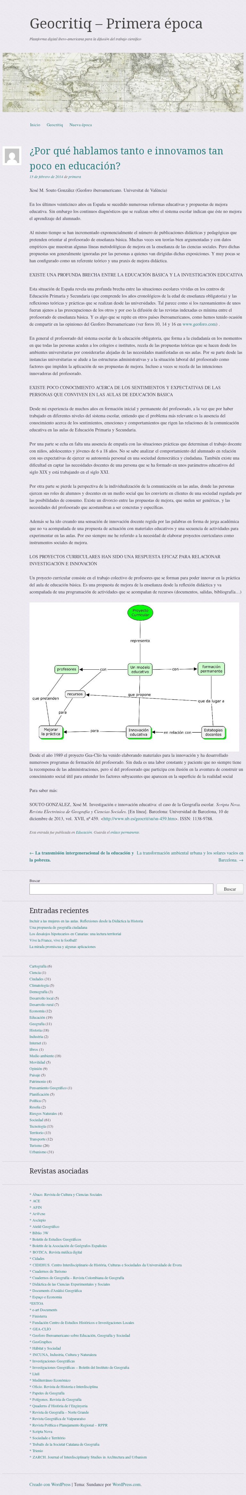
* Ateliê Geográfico (44, 1226)
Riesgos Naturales (43, 1113)
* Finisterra (38, 1316)
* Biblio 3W (38, 1232)
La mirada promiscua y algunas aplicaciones (62, 946)
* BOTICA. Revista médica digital (55, 1251)
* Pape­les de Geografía (46, 1392)
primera (75, 176)
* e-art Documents (43, 1309)
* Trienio (36, 1450)
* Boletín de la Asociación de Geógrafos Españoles (68, 1245)
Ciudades (36, 978)
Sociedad (36, 1119)
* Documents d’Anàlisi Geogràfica (55, 1290)
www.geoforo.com (199, 324)
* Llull (34, 1373)
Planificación (39, 1094)
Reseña (34, 1106)
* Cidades (37, 1258)
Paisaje (34, 1074)
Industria (36, 1036)
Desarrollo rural (41, 1004)
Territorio (36, 1132)
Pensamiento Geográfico (48, 1087)
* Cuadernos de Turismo (48, 1271)
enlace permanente (125, 832)
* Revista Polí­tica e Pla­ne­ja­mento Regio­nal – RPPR (68, 1424)
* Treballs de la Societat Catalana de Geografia (64, 1444)
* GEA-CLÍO (40, 1328)
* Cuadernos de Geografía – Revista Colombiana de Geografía (76, 1277)
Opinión (35, 1068)
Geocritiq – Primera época (116, 23)
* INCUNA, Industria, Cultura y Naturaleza (62, 1354)
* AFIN (35, 1207)
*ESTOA (36, 1303)
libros (33, 1049)
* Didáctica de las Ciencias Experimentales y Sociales (69, 1284)
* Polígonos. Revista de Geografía (55, 1399)
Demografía (38, 991)
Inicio (35, 124)
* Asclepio (37, 1219)
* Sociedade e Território (47, 1437)
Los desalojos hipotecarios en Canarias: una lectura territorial (75, 933)
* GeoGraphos (40, 1341)
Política (35, 1100)
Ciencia (35, 972)
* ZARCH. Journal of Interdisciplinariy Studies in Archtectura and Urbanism (88, 1456)
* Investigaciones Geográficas (52, 1360)
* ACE (34, 1200)
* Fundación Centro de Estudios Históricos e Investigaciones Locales (81, 1322)
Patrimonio (37, 1081)
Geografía (37, 1023)
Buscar (34, 880)
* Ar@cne (37, 1213)
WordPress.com (126, 1484)
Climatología (39, 985)
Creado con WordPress (49, 1484)
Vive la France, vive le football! (53, 940)
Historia (35, 1030)
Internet (35, 1042)
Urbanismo (37, 1151)
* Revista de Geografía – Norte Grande (59, 1412)
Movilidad (37, 1062)
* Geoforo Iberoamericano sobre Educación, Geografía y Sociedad (79, 1335)
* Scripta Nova (40, 1431)
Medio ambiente (41, 1055)
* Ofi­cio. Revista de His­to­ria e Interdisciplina (63, 1386)
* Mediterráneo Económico (49, 1380)
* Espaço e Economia (45, 1296)
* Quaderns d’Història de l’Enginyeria (58, 1405)
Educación (84, 832)
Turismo (35, 1145)
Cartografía (37, 965)
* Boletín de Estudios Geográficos (55, 1239)
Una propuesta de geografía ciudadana (58, 927)
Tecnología (37, 1126)
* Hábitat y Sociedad (45, 1348)
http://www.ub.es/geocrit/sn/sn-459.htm (139, 818)
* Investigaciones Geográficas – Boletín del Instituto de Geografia (79, 1367)
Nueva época (81, 124)
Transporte (37, 1138)
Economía (37, 1010)
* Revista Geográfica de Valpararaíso (57, 1418)
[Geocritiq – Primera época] (123, 82)
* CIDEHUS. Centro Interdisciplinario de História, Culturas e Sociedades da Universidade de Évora (105, 1264)
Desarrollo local (41, 998)
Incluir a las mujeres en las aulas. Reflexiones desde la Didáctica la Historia (86, 920)
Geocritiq (55, 124)
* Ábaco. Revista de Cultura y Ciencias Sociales (65, 1194)
